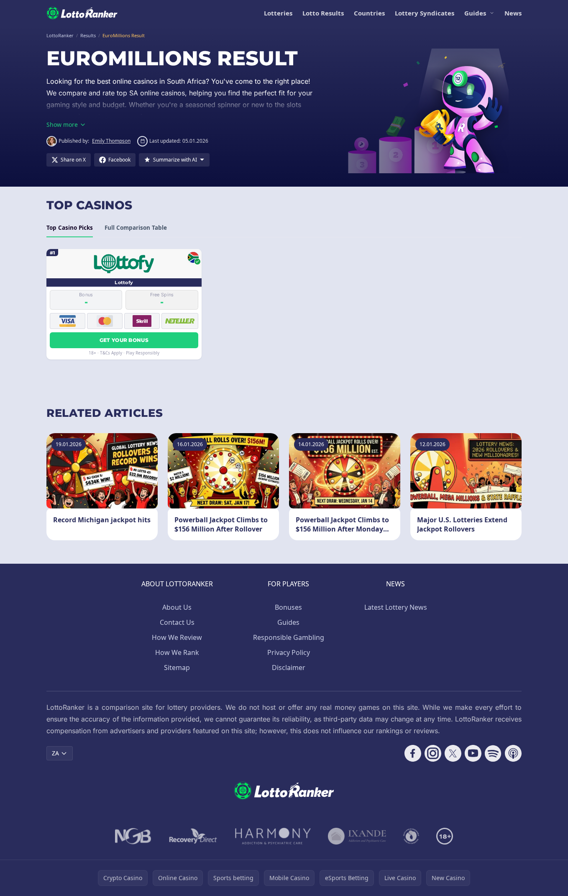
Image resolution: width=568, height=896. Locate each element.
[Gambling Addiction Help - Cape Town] (357, 836)
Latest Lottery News (395, 607)
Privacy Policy (288, 652)
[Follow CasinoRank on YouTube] (473, 753)
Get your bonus (124, 340)
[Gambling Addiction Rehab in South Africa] (273, 836)
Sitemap (177, 667)
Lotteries (278, 13)
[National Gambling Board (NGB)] (133, 836)
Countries (369, 13)
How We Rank (177, 652)
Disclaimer (288, 667)
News (513, 13)
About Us (177, 607)
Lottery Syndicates (424, 13)
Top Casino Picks (69, 227)
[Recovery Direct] (193, 836)
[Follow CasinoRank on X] (453, 753)
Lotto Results (323, 13)
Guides (475, 13)
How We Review (177, 637)
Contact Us (177, 622)
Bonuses (288, 607)
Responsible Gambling (288, 637)
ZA (55, 753)
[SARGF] (411, 836)
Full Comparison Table (136, 227)
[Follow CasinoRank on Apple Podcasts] (513, 753)
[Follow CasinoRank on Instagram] (433, 753)
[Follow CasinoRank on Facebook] (412, 753)
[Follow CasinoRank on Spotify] (493, 753)
